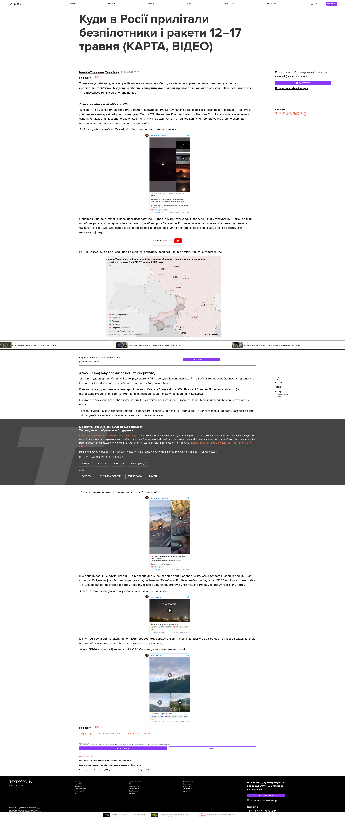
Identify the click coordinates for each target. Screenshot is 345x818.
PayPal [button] (153, 476)
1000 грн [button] (119, 463)
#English (77, 793)
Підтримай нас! (188, 782)
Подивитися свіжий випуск (291, 88)
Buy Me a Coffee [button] (110, 476)
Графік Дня (187, 786)
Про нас (77, 782)
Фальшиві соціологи (135, 786)
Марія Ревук (112, 72)
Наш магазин (187, 784)
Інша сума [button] (136, 463)
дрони (110, 733)
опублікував (231, 114)
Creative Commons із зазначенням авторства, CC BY (28, 808)
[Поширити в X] (97, 77)
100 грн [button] (86, 463)
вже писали (113, 252)
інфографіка (88, 733)
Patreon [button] (87, 476)
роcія (101, 733)
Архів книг (186, 791)
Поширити (85, 77)
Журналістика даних (135, 782)
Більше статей (85, 757)
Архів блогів (187, 789)
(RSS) (80, 784)
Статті (76, 784)
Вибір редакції (79, 791)
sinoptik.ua (278, 396)
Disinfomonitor (133, 791)
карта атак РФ (142, 733)
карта (120, 733)
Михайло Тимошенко (91, 72)
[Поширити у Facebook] (94, 77)
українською (22, 810)
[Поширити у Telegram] (101, 77)
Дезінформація (134, 789)
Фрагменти (78, 786)
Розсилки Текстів (80, 789)
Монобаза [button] (135, 476)
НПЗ (129, 733)
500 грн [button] (101, 463)
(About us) (83, 782)
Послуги (131, 784)
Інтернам (132, 793)
